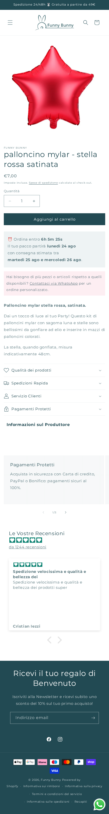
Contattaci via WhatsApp (54, 283)
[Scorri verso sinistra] (43, 512)
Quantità (12, 191)
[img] (57, 540)
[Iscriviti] (93, 718)
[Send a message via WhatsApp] (99, 804)
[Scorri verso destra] (65, 512)
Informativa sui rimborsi (41, 786)
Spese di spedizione (43, 182)
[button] (10, 22)
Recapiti (81, 801)
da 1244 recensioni (27, 547)
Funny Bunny (51, 780)
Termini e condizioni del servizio (57, 794)
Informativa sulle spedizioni (48, 801)
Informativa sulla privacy (83, 786)
